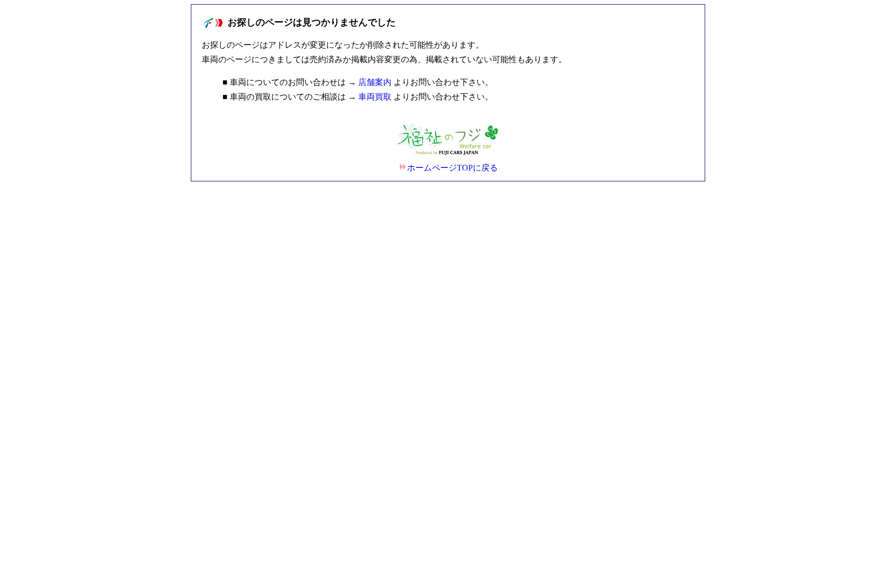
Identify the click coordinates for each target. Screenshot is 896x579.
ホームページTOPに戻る (452, 167)
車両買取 (374, 96)
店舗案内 (374, 82)
